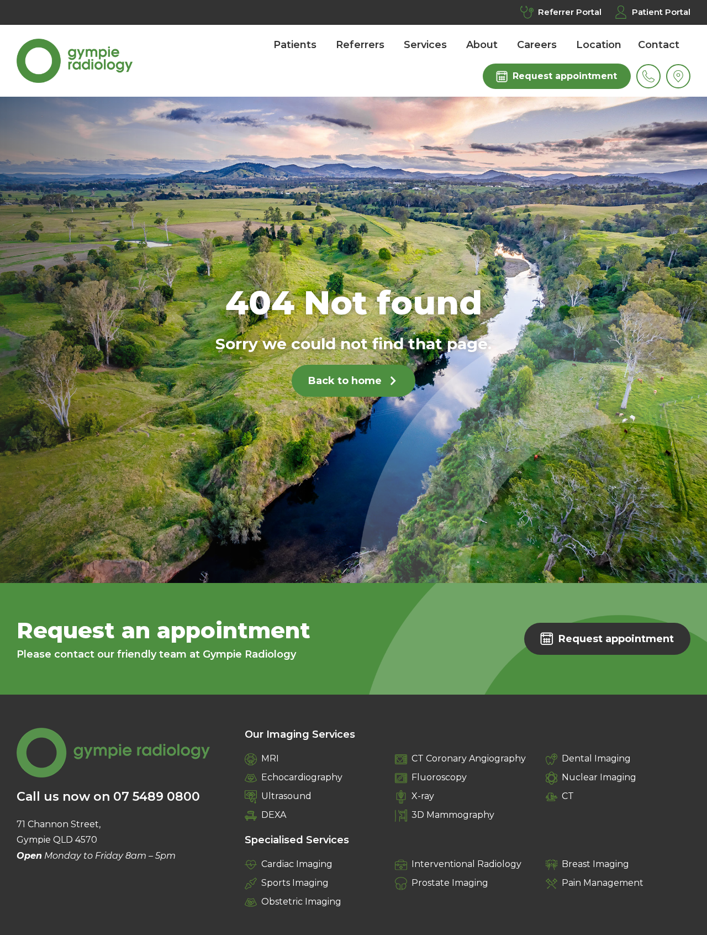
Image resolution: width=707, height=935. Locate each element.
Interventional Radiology (466, 864)
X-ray (422, 796)
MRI (270, 758)
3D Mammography (452, 815)
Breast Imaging (595, 864)
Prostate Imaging (449, 883)
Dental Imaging (596, 758)
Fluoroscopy (439, 777)
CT (568, 796)
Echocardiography (301, 777)
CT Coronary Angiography (468, 758)
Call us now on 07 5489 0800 (108, 796)
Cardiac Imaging (297, 864)
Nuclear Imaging (599, 777)
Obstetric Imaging (301, 901)
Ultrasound (286, 796)
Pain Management (602, 883)
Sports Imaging (295, 883)
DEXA (273, 815)
